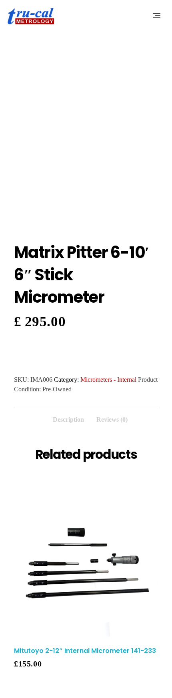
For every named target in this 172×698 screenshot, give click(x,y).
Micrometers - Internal (108, 379)
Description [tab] (68, 419)
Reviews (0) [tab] (112, 419)
